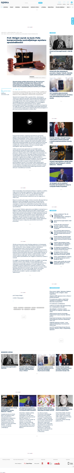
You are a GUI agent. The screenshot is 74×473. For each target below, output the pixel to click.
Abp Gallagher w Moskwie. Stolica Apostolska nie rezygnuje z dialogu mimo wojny (60, 310)
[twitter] (73, 21)
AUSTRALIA (15, 307)
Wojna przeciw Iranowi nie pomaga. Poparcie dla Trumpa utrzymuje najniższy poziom (60, 315)
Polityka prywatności (18, 459)
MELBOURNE (33, 307)
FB (14, 89)
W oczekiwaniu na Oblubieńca (57, 303)
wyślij (21, 89)
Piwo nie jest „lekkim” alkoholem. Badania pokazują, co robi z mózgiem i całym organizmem (60, 293)
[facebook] (73, 19)
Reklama (43, 459)
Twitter (16, 89)
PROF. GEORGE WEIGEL (17, 309)
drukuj (19, 89)
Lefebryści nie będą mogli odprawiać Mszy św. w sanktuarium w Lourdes (60, 306)
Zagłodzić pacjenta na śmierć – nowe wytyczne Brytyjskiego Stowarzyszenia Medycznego (59, 324)
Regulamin (30, 459)
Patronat (55, 459)
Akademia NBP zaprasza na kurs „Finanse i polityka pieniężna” (60, 296)
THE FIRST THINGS (27, 309)
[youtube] (73, 23)
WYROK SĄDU (33, 309)
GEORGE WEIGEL (20, 307)
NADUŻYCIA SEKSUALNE (40, 307)
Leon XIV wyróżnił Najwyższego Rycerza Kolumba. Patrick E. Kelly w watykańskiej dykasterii (60, 328)
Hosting (68, 459)
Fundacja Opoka (6, 459)
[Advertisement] (37, 18)
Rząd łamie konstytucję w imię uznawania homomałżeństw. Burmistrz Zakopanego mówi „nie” (60, 319)
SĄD (22, 309)
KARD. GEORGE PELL (27, 307)
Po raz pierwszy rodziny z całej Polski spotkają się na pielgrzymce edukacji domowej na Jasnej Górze (59, 300)
